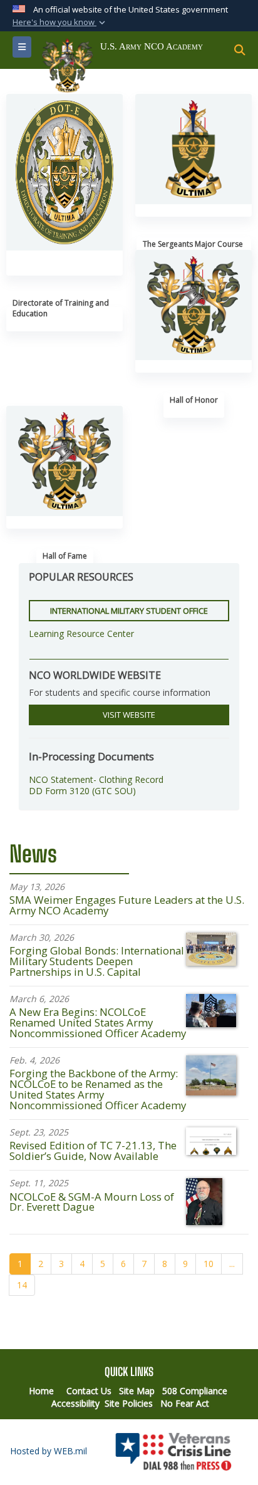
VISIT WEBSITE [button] (129, 714)
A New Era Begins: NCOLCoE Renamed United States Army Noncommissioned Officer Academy (97, 1022)
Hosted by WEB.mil (48, 1451)
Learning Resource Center (81, 633)
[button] (60, 22)
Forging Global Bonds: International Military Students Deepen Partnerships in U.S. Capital (96, 961)
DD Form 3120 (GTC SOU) (82, 791)
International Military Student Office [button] (129, 610)
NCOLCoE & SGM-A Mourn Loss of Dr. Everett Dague (91, 1201)
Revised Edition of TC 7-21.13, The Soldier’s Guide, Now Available (93, 1150)
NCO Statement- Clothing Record (96, 779)
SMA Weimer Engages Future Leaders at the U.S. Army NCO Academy (126, 905)
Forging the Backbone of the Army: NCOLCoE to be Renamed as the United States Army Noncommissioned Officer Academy (97, 1089)
